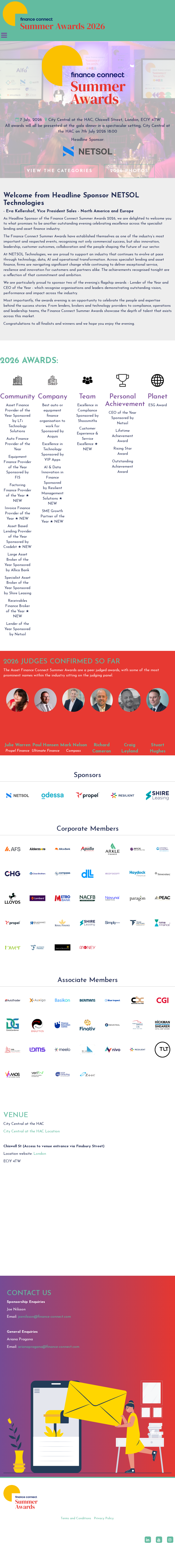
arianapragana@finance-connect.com (48, 1347)
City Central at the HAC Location (31, 1131)
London (39, 1154)
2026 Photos (129, 171)
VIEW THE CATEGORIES (60, 171)
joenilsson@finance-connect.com (44, 1317)
